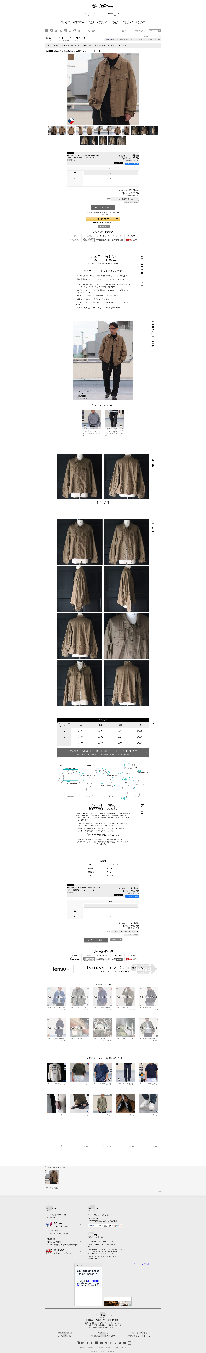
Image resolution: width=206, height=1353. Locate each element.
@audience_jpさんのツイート (144, 1264)
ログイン (127, 31)
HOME (49, 38)
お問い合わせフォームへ (139, 1334)
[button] (103, 220)
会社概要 (82, 1347)
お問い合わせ (105, 226)
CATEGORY (64, 38)
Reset (159, 1192)
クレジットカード (57, 1215)
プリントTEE (142, 39)
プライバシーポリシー (120, 1347)
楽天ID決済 (64, 1251)
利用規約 (90, 1347)
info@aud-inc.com (102, 1334)
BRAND (80, 38)
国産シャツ (134, 39)
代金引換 (62, 1242)
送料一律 (103, 1218)
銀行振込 (58, 1231)
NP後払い (61, 1225)
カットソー (151, 39)
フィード (78, 1265)
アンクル (157, 39)
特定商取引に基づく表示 (103, 1347)
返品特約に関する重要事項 (131, 202)
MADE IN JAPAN (124, 39)
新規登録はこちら (140, 31)
